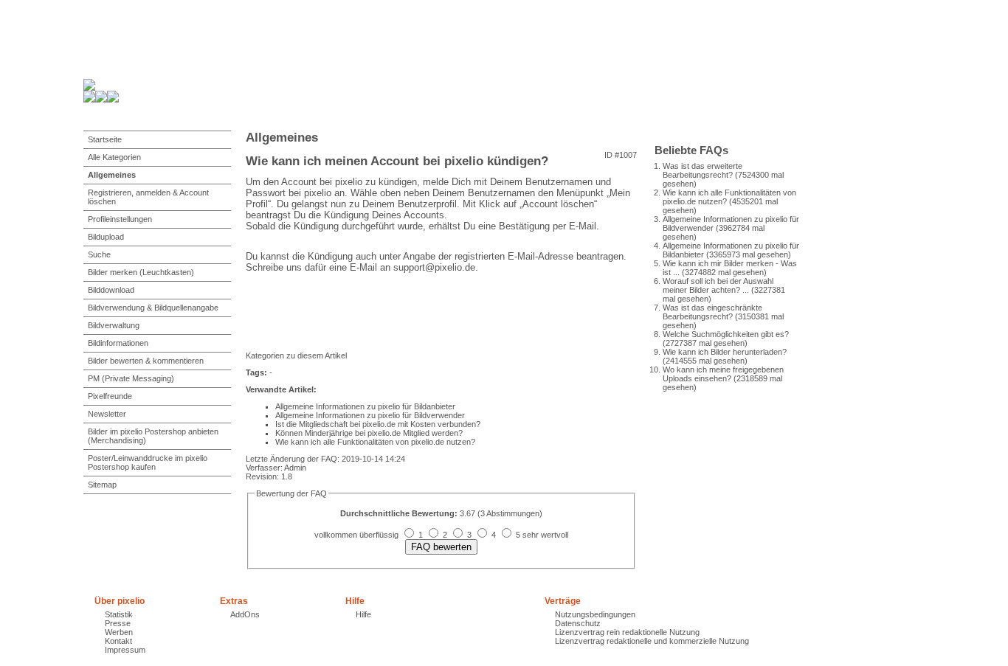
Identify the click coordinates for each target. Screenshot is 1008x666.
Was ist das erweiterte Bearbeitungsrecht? (702, 170)
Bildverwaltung (113, 325)
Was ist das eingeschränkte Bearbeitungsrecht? (712, 312)
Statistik (119, 614)
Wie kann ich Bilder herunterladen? (725, 351)
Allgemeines (112, 174)
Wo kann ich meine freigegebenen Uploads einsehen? (723, 374)
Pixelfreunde (110, 396)
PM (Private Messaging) (131, 378)
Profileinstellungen (120, 219)
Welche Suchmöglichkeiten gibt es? (726, 334)
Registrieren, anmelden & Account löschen (148, 197)
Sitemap (102, 484)
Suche (99, 254)
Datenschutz (578, 623)
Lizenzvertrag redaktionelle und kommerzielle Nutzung (652, 640)
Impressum (125, 649)
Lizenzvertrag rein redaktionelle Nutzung (627, 632)
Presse (118, 623)
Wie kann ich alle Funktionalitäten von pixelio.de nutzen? (375, 441)
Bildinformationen (118, 343)
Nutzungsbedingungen (595, 614)
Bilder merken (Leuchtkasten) (141, 272)
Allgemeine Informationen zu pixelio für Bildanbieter (365, 406)
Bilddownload (111, 289)
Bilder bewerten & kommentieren (146, 360)
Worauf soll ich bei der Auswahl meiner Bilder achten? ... (718, 285)
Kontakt (118, 640)
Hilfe (363, 614)
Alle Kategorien (114, 157)
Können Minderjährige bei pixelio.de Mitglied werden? (369, 433)
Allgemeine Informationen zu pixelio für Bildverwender (370, 415)
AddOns (245, 614)
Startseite (105, 139)
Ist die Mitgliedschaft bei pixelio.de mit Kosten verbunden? (377, 424)
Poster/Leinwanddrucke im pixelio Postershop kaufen (147, 462)
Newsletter (107, 413)
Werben (119, 632)
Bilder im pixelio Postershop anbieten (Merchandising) (153, 436)
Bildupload (106, 236)
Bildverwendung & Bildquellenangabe (153, 307)
